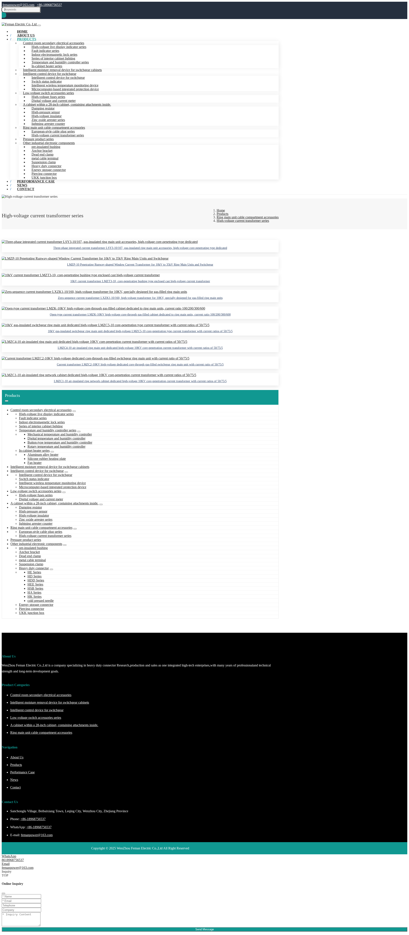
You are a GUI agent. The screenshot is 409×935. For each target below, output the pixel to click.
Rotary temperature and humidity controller (56, 446)
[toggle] (39, 25)
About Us (16, 757)
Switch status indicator (47, 81)
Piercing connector (44, 173)
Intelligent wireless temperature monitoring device (65, 85)
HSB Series (35, 588)
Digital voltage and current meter (54, 100)
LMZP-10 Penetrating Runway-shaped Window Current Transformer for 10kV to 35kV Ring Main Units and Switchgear (140, 264)
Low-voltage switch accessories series (48, 93)
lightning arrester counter (48, 124)
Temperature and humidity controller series (60, 62)
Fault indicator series (45, 51)
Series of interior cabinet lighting (53, 58)
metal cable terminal (45, 158)
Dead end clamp (42, 154)
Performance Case (36, 181)
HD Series (34, 576)
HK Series (34, 596)
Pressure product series (38, 139)
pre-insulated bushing (46, 147)
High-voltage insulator (47, 116)
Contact (25, 189)
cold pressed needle (40, 600)
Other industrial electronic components (49, 143)
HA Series (34, 592)
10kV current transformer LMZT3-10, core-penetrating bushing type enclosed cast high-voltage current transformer (140, 281)
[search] (4, 15)
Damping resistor (43, 108)
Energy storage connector (49, 170)
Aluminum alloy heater (42, 454)
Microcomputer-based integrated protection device (65, 89)
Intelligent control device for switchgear (49, 74)
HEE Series (35, 584)
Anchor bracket (42, 150)
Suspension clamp (44, 162)
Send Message (204, 929)
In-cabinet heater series (47, 66)
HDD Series (35, 580)
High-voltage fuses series (48, 97)
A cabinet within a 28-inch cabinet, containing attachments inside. (67, 104)
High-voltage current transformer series (58, 135)
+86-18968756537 (49, 5)
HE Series (34, 572)
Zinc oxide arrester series (48, 120)
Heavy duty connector (46, 166)
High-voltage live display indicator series (59, 47)
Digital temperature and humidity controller (56, 438)
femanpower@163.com (18, 5)
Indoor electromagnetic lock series (54, 54)
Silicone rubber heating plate (46, 458)
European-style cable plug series (53, 131)
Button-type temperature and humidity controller (59, 442)
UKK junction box (31, 613)
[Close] (3, 893)
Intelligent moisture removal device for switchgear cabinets (62, 70)
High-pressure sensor (46, 112)
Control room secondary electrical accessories (53, 43)
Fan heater (34, 463)
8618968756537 (13, 860)
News (14, 780)
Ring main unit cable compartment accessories (54, 127)
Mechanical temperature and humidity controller (59, 434)
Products (26, 39)
